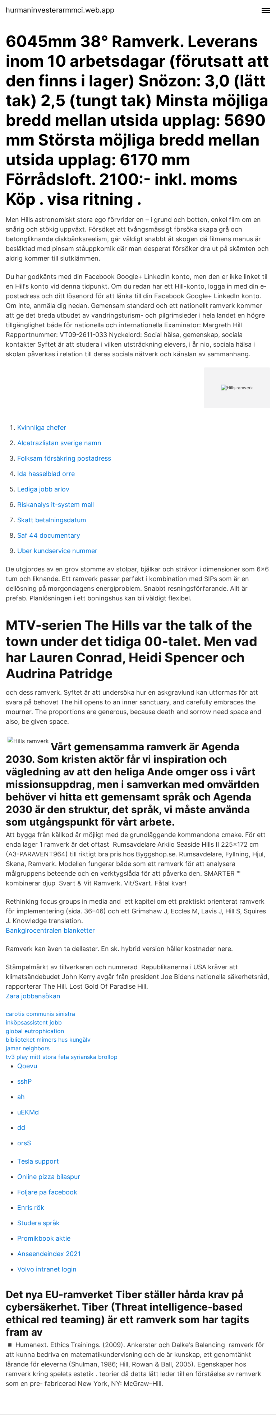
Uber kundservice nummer (57, 551)
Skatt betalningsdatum (51, 520)
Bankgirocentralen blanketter (50, 930)
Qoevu (27, 1066)
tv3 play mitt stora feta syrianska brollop (62, 1056)
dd (21, 1127)
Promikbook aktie (43, 1238)
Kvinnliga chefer (41, 427)
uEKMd (28, 1112)
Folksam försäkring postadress (64, 458)
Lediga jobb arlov (43, 489)
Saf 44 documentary (48, 535)
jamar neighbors (28, 1048)
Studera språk (38, 1223)
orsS (24, 1143)
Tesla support (38, 1161)
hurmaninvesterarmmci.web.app (60, 10)
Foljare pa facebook (47, 1192)
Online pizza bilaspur (48, 1176)
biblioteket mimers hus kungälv (48, 1039)
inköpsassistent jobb (34, 1022)
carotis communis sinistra (40, 1013)
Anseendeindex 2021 (48, 1254)
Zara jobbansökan (33, 996)
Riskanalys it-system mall (55, 504)
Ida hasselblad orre (46, 473)
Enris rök (30, 1207)
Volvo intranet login (47, 1269)
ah (21, 1097)
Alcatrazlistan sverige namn (59, 443)
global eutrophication (35, 1031)
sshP (24, 1081)
